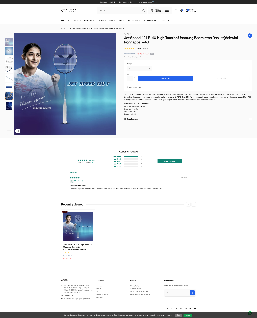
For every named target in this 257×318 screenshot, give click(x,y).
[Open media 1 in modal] (65, 84)
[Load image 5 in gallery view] (9, 69)
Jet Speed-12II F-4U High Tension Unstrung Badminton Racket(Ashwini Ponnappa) (77, 247)
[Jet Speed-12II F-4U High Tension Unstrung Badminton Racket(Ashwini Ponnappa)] (78, 237)
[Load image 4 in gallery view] (9, 60)
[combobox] (122, 10)
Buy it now (221, 79)
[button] (191, 10)
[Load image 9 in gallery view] (9, 106)
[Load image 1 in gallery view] (9, 42)
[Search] (144, 10)
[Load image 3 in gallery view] (9, 51)
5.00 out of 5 (92, 160)
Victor (127, 34)
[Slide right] (9, 132)
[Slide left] (9, 35)
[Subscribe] (192, 292)
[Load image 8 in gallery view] (9, 96)
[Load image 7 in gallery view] (9, 87)
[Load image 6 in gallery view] (9, 78)
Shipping (134, 57)
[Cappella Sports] (65, 281)
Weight (129, 64)
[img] (75, 178)
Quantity (129, 74)
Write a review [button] (169, 161)
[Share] (250, 35)
